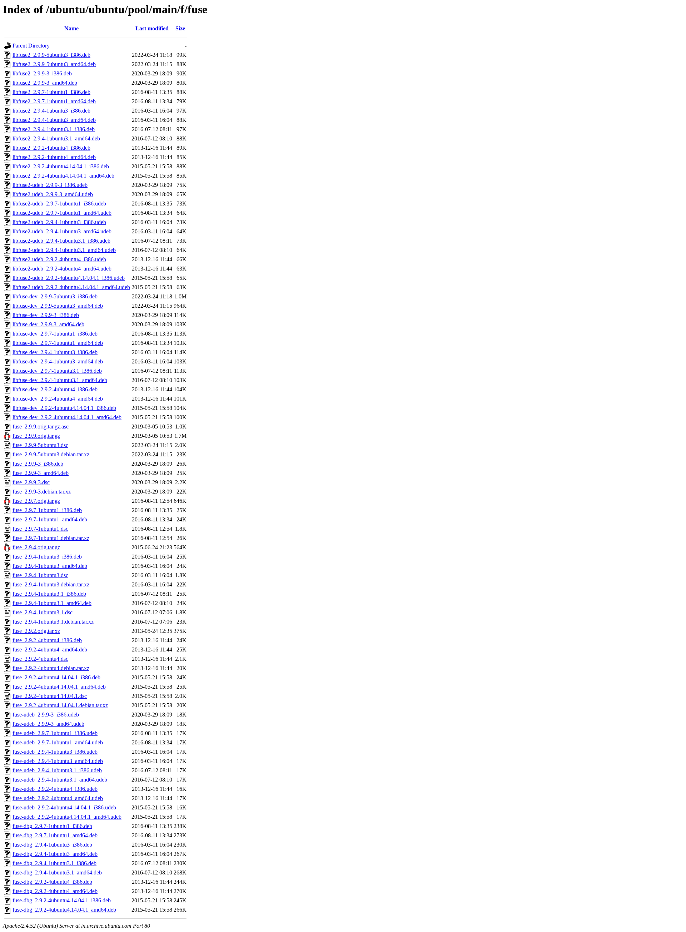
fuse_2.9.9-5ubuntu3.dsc (40, 445)
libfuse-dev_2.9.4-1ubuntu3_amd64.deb (58, 361)
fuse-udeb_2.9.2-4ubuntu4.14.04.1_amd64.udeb (67, 817)
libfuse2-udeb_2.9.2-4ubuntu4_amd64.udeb (62, 269)
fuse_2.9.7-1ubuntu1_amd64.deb (50, 519)
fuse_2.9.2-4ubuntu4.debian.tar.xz (51, 668)
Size (180, 28)
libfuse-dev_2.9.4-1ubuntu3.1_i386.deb (57, 371)
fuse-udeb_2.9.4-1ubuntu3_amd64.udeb (58, 761)
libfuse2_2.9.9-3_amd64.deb (45, 83)
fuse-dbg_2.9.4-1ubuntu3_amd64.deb (55, 854)
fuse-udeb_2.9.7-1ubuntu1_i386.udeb (55, 733)
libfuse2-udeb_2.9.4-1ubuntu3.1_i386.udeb (61, 241)
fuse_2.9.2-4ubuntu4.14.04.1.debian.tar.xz (60, 705)
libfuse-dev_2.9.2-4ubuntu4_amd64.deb (58, 399)
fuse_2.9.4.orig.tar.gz (36, 547)
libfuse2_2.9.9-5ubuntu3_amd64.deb (54, 64)
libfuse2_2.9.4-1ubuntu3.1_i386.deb (54, 129)
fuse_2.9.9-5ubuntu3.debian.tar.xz (51, 454)
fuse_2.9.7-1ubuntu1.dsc (40, 529)
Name (71, 28)
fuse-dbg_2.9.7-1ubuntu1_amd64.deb (55, 835)
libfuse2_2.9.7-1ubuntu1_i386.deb (51, 92)
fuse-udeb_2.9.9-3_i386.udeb (46, 715)
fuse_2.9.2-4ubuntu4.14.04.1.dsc (50, 696)
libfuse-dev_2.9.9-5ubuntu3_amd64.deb (58, 306)
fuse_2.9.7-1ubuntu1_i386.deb (47, 510)
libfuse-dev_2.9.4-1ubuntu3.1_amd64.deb (60, 380)
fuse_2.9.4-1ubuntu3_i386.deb (47, 557)
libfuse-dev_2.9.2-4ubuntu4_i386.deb (55, 389)
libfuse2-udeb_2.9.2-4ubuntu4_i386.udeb (59, 259)
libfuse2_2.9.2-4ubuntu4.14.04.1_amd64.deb (63, 176)
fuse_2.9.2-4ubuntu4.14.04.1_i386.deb (56, 677)
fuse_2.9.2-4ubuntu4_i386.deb (47, 640)
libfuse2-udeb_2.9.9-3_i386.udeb (50, 185)
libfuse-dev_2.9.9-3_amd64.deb (48, 324)
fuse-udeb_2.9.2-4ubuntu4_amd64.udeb (58, 798)
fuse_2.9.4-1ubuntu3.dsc (40, 575)
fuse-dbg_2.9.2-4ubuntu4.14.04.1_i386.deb (62, 900)
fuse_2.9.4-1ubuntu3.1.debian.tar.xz (53, 622)
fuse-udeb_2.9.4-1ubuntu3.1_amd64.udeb (60, 780)
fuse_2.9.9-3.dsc (31, 482)
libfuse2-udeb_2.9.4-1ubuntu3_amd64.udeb (62, 231)
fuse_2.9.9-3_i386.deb (38, 464)
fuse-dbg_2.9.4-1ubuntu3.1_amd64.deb (57, 872)
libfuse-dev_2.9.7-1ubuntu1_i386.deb (55, 334)
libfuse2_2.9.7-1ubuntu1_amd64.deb (54, 101)
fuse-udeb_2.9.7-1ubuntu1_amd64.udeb (58, 742)
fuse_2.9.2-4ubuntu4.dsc (40, 659)
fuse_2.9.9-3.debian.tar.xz (42, 492)
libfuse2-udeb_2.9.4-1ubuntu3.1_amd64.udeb (64, 250)
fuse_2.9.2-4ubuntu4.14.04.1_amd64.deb (59, 687)
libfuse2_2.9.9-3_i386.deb (42, 73)
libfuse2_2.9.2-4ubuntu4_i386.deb (51, 148)
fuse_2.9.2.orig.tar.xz (36, 631)
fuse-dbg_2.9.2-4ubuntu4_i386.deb (52, 882)
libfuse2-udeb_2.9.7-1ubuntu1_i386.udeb (59, 203)
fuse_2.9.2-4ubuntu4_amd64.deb (50, 649)
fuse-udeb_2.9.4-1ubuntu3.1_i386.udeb (57, 770)
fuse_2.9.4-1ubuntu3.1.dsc (43, 612)
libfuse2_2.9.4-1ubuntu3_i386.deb (51, 111)
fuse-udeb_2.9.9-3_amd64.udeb (48, 724)
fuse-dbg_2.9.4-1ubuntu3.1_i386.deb (54, 863)
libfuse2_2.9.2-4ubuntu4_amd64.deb (54, 157)
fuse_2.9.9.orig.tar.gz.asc (41, 426)
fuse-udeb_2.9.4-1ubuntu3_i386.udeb (55, 752)
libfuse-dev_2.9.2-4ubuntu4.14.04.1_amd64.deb (67, 417)
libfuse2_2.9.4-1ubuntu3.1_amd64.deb (56, 138)
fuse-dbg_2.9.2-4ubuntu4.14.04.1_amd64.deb (64, 910)
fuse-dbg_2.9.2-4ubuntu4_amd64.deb (55, 891)
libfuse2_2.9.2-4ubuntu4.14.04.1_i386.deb (61, 166)
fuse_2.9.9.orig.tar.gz (36, 436)
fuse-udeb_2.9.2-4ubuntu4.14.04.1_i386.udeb (64, 807)
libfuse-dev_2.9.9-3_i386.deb (46, 315)
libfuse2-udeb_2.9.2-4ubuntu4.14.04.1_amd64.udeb (71, 287)
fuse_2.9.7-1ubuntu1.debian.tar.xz (51, 538)
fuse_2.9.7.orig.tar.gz (36, 501)
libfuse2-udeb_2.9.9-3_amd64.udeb (53, 194)
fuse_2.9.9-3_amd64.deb (41, 473)
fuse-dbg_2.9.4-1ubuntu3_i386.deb (52, 845)
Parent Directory (31, 46)
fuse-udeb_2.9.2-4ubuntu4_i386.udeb (55, 789)
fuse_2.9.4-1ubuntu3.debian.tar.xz (51, 584)
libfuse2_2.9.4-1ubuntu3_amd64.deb (54, 120)
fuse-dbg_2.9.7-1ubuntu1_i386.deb (52, 826)
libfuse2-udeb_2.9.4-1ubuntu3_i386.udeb (59, 222)
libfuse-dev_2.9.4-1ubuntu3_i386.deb (55, 352)
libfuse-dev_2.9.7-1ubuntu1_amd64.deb (58, 343)
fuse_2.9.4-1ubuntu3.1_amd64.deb (52, 603)
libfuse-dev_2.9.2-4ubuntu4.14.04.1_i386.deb (64, 408)
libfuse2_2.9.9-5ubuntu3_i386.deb (51, 55)
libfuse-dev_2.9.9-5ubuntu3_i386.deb (55, 296)
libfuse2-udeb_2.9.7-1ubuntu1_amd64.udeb (62, 213)
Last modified (152, 28)
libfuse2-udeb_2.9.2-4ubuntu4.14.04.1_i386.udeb (69, 278)
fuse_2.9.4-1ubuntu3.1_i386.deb (49, 594)
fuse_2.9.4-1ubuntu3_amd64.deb (50, 566)
